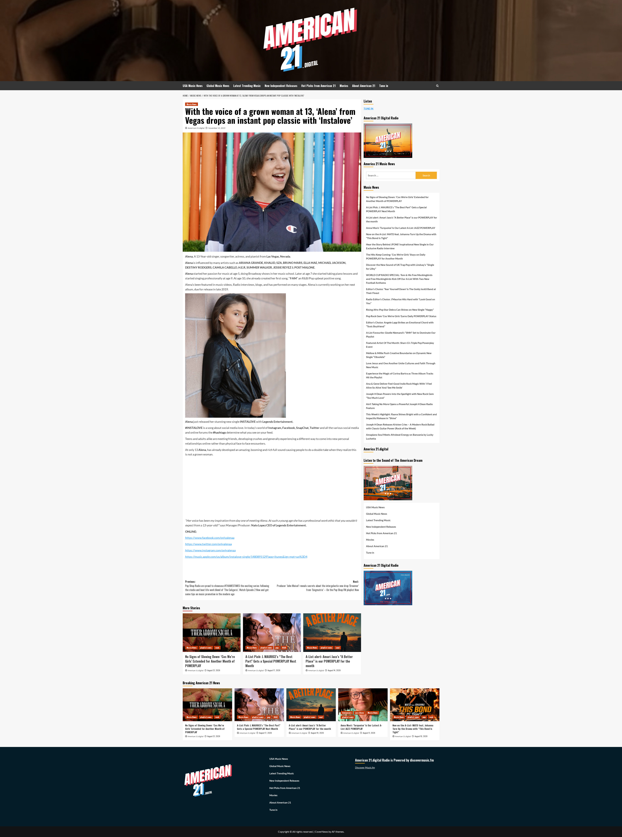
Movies (344, 86)
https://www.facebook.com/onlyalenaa (209, 537)
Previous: (227, 588)
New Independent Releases (281, 86)
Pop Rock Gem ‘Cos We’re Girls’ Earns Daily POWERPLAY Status (401, 316)
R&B (284, 647)
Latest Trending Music (247, 86)
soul (338, 647)
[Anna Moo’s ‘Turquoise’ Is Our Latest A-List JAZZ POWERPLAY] (363, 704)
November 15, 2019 (216, 128)
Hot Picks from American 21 (318, 86)
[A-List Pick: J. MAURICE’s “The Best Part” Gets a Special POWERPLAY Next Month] (272, 632)
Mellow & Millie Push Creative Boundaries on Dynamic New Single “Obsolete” (399, 355)
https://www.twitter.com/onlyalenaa (208, 544)
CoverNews (321, 831)
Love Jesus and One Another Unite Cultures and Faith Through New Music (400, 365)
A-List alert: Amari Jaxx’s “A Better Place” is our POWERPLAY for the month (329, 661)
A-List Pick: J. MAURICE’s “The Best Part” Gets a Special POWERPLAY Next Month (270, 661)
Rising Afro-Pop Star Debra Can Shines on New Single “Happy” (400, 309)
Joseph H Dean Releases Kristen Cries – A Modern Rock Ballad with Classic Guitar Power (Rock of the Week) (400, 426)
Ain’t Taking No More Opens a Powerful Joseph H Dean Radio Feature (399, 406)
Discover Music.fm (365, 767)
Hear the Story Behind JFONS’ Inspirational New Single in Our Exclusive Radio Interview (400, 246)
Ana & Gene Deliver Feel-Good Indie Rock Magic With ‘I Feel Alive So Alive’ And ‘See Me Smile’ (399, 385)
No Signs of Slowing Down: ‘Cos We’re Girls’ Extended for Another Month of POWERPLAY (210, 661)
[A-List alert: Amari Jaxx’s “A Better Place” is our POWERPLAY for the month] (332, 632)
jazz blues (359, 712)
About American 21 (363, 86)
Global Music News (218, 86)
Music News (191, 104)
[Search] (437, 86)
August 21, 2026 (213, 670)
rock (217, 647)
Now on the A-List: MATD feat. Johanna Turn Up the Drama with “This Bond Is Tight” (401, 236)
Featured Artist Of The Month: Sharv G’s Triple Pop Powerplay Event (400, 344)
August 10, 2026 (421, 736)
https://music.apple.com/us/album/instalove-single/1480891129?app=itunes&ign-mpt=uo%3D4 (246, 556)
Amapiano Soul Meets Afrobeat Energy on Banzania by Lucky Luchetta (399, 436)
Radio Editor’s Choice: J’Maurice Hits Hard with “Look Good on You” (400, 301)
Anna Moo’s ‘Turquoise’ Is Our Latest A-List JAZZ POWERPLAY (400, 227)
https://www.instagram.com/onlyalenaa (210, 550)
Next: (318, 586)
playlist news (206, 647)
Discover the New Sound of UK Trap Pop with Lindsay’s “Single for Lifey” (400, 266)
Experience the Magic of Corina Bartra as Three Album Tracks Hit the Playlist (399, 375)
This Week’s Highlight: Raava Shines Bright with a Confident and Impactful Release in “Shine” (401, 416)
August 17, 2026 (274, 670)
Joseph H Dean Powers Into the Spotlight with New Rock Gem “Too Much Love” (400, 395)
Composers (346, 712)
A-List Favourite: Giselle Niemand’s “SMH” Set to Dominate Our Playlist (401, 334)
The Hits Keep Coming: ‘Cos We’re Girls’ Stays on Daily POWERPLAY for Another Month (395, 256)
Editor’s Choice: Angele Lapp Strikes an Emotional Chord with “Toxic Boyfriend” (400, 324)
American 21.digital (196, 128)
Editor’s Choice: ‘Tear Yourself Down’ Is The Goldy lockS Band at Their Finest (401, 291)
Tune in (383, 86)
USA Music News (192, 86)
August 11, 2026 (369, 732)
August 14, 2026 (334, 670)
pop (277, 647)
